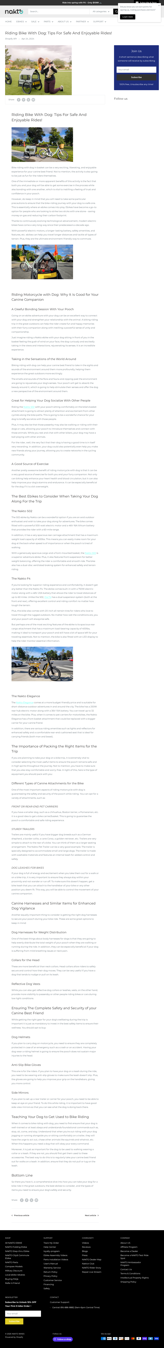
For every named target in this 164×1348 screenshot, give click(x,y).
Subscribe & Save (148, 2)
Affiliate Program (128, 1247)
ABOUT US (63, 21)
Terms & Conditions (130, 1273)
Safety (47, 1288)
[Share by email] (33, 100)
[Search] (116, 11)
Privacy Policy (50, 1276)
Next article (90, 1215)
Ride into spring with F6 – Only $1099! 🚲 (82, 2)
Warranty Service (52, 1268)
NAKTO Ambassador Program (130, 1263)
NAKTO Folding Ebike (16, 1247)
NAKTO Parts (11, 1262)
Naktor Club (88, 1263)
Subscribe (136, 77)
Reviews (86, 1247)
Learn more (127, 17)
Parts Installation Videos (56, 1259)
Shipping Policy (128, 1282)
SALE (34, 21)
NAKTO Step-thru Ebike (17, 1251)
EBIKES (20, 21)
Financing (49, 1284)
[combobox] (58, 11)
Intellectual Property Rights (134, 1278)
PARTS (47, 21)
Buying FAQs (11, 1279)
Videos (85, 1243)
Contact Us (126, 1269)
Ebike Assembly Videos (55, 1255)
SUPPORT (98, 21)
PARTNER (81, 21)
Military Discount (13, 1270)
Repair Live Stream (91, 1272)
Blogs (85, 1251)
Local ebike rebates (15, 1275)
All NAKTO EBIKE (13, 1243)
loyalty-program (52, 1251)
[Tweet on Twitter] (28, 100)
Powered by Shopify (14, 1337)
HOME (8, 21)
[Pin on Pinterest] (23, 100)
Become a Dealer (129, 1251)
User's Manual (51, 1263)
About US (125, 1243)
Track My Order (51, 1243)
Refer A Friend (12, 1283)
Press (85, 1255)
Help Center (50, 1247)
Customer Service (53, 1280)
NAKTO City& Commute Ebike (17, 1256)
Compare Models (14, 1266)
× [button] (159, 5)
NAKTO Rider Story (91, 1268)
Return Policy (50, 1272)
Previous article (21, 1215)
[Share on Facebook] (18, 100)
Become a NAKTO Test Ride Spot (134, 1256)
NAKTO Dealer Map (91, 1259)
